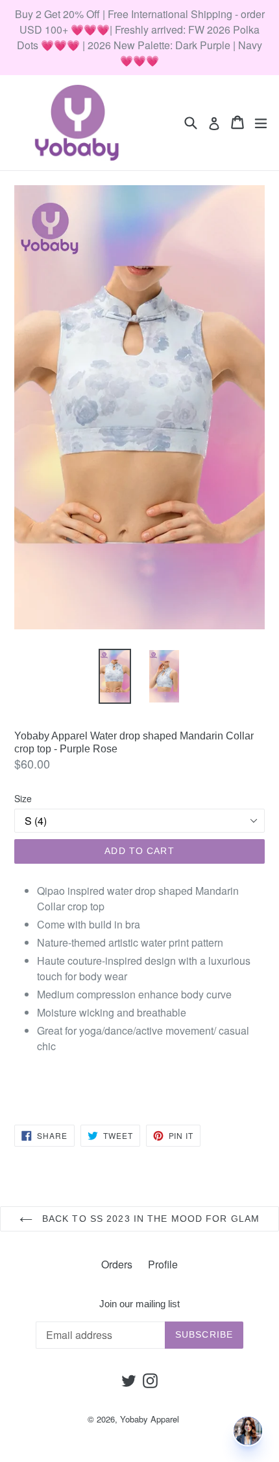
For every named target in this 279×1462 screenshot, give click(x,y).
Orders (116, 1264)
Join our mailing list (139, 1303)
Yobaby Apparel (149, 1419)
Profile (163, 1264)
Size (23, 798)
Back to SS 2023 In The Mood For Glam (149, 1218)
